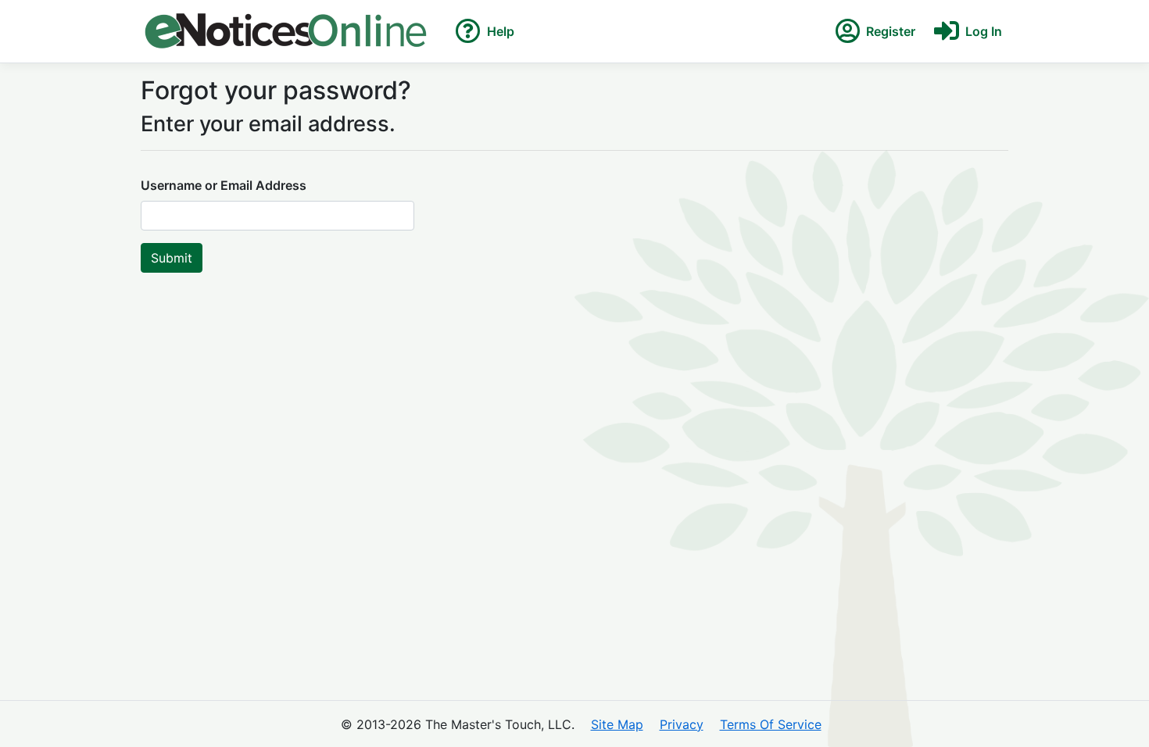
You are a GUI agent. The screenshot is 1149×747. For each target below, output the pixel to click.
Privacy (681, 724)
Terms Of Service (770, 724)
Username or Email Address (223, 185)
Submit (171, 258)
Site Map (617, 724)
